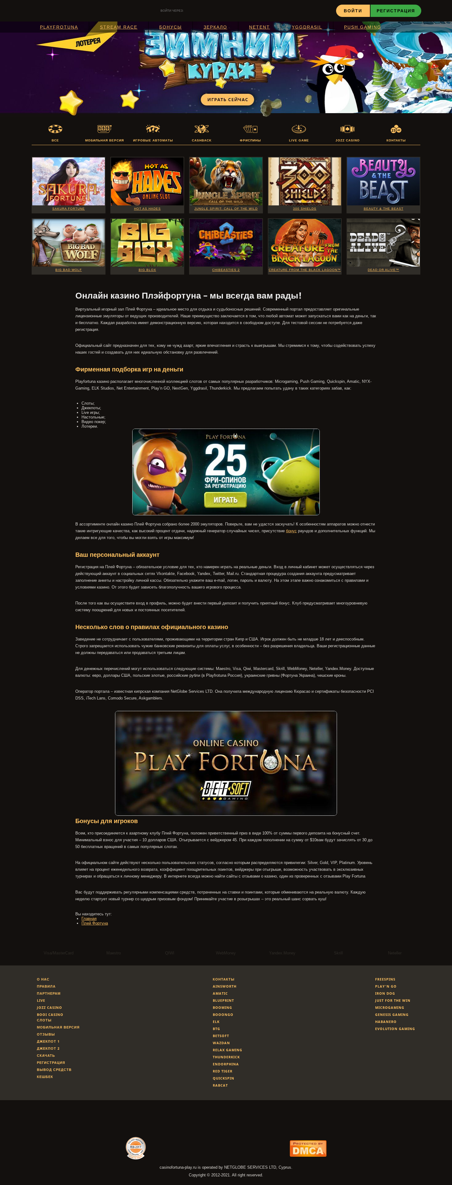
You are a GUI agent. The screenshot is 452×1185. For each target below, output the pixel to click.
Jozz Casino (49, 1007)
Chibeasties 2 (226, 269)
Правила (46, 986)
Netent (259, 27)
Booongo (223, 1014)
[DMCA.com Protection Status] (308, 1155)
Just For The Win (392, 1000)
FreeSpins (385, 979)
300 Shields (304, 208)
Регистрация (396, 11)
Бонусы (170, 27)
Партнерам (49, 993)
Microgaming (389, 1007)
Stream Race (118, 27)
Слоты (44, 1020)
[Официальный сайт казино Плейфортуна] (226, 514)
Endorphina (226, 1064)
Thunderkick (226, 1057)
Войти (353, 11)
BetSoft (221, 1035)
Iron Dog (385, 993)
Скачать (46, 1055)
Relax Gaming (227, 1050)
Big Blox (147, 269)
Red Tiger (222, 1071)
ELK (216, 1021)
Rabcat (220, 1085)
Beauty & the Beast (383, 208)
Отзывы (46, 1034)
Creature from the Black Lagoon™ (305, 269)
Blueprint (223, 1000)
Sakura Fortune (68, 208)
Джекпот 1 (48, 1041)
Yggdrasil (307, 27)
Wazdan (221, 1042)
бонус (291, 531)
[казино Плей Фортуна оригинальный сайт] (226, 814)
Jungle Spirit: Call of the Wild (226, 208)
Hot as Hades (147, 208)
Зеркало (215, 27)
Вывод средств (54, 1069)
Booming (222, 1007)
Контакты (224, 979)
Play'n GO (386, 986)
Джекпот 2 (48, 1048)
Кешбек (45, 1076)
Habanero (386, 1021)
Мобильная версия (58, 1027)
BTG (216, 1028)
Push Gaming (362, 27)
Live (41, 1000)
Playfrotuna (59, 27)
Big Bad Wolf (68, 269)
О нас (43, 979)
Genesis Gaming (392, 1014)
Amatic (220, 993)
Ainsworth (224, 986)
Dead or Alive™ (383, 269)
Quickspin (223, 1078)
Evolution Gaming (395, 1028)
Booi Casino (50, 1014)
